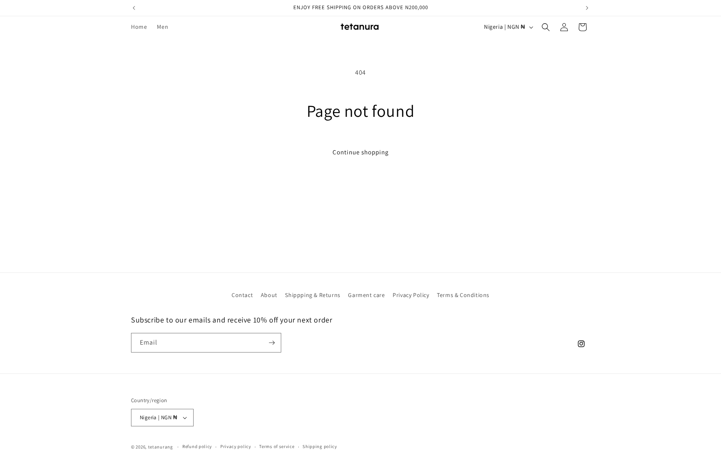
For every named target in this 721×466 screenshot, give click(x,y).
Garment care (366, 295)
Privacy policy (235, 446)
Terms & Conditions (463, 295)
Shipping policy (320, 446)
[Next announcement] (587, 8)
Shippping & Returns (312, 295)
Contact (242, 295)
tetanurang (160, 447)
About (269, 295)
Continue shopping (361, 152)
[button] (546, 27)
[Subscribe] (271, 343)
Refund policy (197, 446)
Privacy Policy (411, 295)
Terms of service (276, 446)
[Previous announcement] (134, 8)
